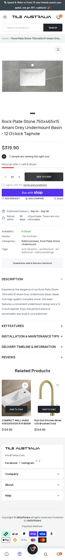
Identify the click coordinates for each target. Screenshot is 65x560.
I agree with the (26, 185)
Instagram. (28, 463)
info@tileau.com (15, 455)
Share (60, 198)
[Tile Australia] (31, 17)
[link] (25, 385)
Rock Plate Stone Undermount (41, 242)
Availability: (8, 231)
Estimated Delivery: (18, 211)
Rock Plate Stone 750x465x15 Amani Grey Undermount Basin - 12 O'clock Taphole (32, 127)
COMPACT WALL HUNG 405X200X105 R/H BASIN (16, 422)
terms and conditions (35, 185)
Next (59, 407)
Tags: (5, 249)
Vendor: (6, 236)
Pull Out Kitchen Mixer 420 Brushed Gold (48, 422)
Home (5, 38)
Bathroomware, (31, 241)
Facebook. (11, 463)
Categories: (9, 241)
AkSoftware (23, 517)
